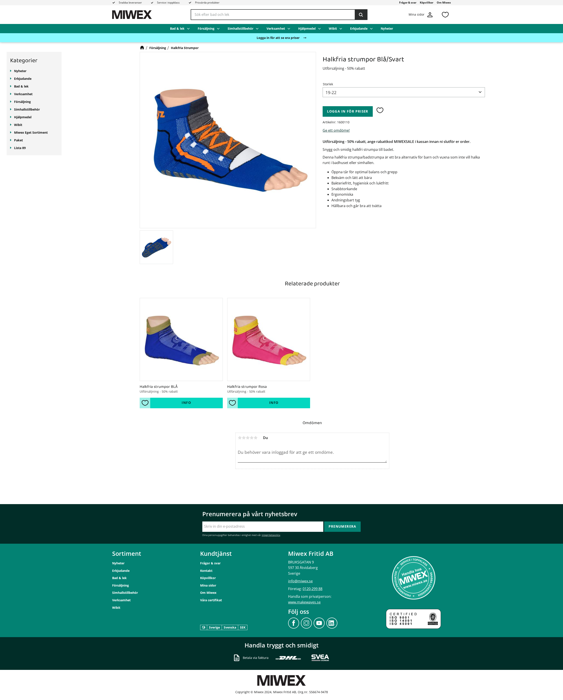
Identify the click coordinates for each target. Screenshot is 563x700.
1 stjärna (240, 438)
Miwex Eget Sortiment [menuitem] (31, 132)
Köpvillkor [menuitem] (426, 2)
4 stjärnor (252, 438)
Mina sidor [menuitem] (208, 585)
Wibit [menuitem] (333, 28)
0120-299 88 (312, 588)
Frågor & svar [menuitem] (407, 2)
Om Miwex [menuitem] (444, 2)
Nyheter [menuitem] (387, 28)
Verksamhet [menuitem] (276, 28)
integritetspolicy (271, 535)
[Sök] (361, 15)
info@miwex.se (300, 581)
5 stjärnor (256, 438)
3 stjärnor (248, 438)
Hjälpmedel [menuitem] (307, 28)
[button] (445, 14)
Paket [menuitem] (18, 140)
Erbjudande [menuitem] (358, 28)
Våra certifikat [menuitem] (211, 600)
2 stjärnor (244, 438)
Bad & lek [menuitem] (177, 28)
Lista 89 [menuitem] (20, 148)
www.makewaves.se (304, 602)
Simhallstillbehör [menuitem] (240, 28)
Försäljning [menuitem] (206, 28)
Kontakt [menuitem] (206, 571)
